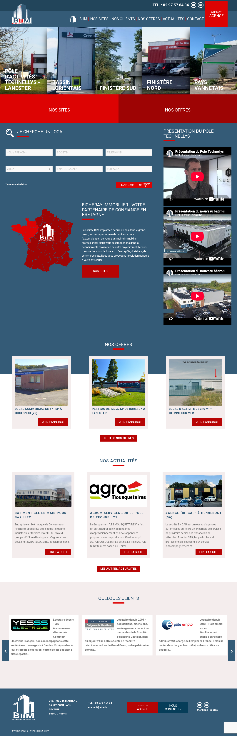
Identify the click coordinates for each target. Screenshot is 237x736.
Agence (142, 707)
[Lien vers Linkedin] (200, 5)
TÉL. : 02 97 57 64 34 (171, 5)
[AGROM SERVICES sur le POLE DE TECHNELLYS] (118, 491)
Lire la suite (58, 552)
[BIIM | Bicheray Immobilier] (21, 14)
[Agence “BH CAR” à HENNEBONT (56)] (194, 491)
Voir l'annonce (52, 422)
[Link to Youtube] (199, 705)
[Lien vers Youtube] (193, 5)
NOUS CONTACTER (173, 707)
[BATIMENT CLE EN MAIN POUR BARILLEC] (43, 491)
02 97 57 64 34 (103, 702)
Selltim (45, 731)
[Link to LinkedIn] (206, 705)
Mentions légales (207, 709)
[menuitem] (72, 19)
